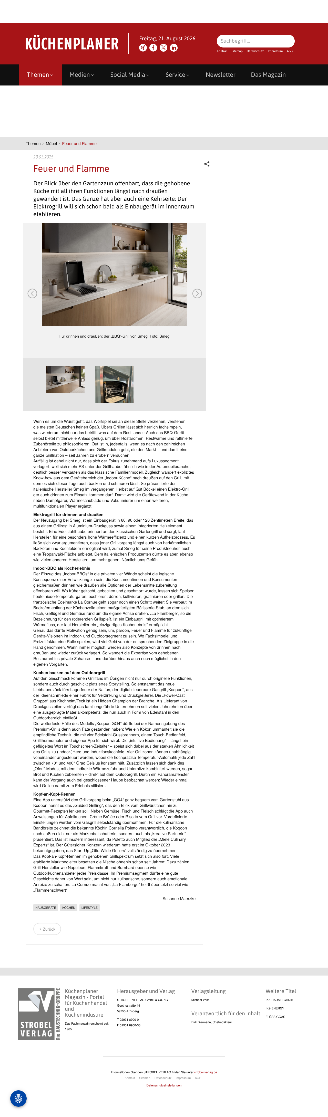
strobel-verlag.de (205, 1072)
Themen (38, 74)
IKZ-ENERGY (275, 1008)
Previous (32, 293)
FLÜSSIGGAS (275, 1017)
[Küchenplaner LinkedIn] (174, 48)
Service (175, 74)
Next (197, 293)
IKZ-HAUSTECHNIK (279, 1000)
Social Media (127, 74)
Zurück (49, 929)
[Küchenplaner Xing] (143, 48)
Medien (79, 74)
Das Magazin (268, 74)
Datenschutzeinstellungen (164, 1085)
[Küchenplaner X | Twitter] (163, 48)
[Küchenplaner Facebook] (153, 48)
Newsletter (220, 74)
